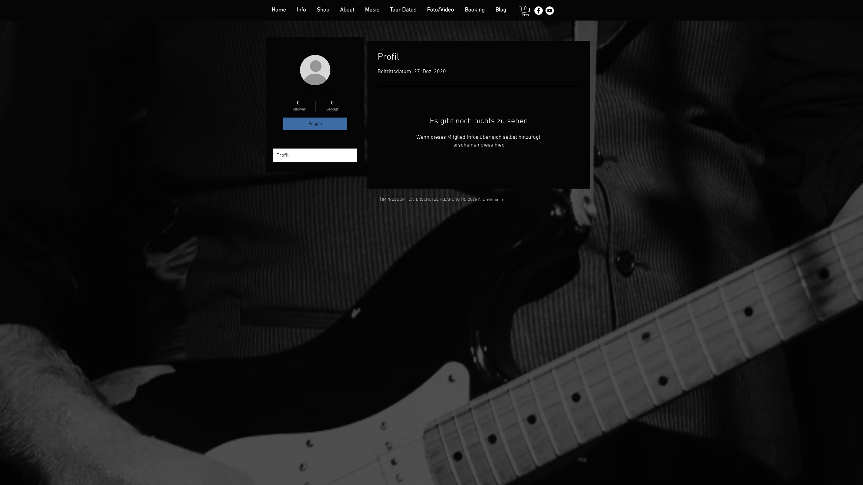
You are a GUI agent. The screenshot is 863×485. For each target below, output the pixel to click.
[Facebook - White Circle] (538, 10)
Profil (282, 155)
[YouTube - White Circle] (549, 10)
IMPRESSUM (394, 199)
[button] (525, 11)
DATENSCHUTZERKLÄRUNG (434, 199)
